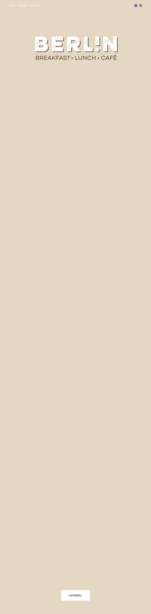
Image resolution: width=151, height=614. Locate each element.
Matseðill (75, 595)
